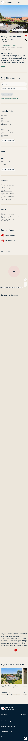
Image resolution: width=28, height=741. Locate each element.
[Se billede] (14, 19)
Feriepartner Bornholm (7, 650)
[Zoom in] (25, 283)
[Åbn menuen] (26, 2)
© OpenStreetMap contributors (16, 287)
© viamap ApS (7, 287)
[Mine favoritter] (22, 2)
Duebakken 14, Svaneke (10, 45)
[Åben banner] (25, 738)
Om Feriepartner (6, 731)
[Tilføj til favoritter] (26, 36)
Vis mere (3, 66)
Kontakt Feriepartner (8, 721)
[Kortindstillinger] (25, 279)
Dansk (5, 714)
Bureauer (4, 737)
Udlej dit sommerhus (8, 726)
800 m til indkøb (7, 190)
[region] (14, 271)
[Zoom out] (25, 285)
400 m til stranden (8, 185)
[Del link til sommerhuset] (26, 40)
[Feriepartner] (6, 2)
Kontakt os (15, 98)
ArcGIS (2, 287)
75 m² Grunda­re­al (8, 127)
